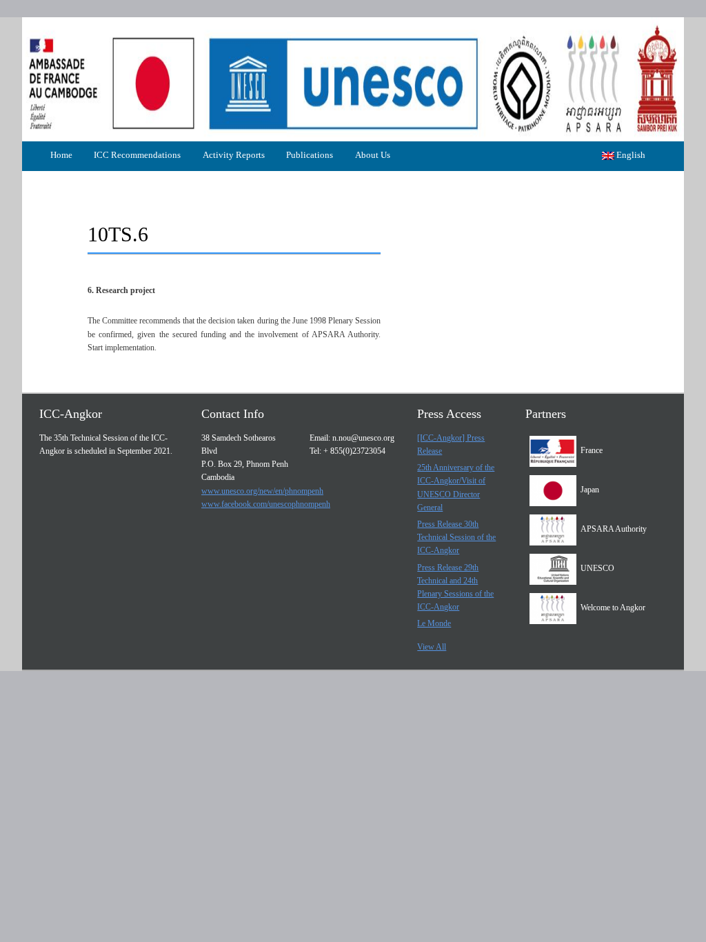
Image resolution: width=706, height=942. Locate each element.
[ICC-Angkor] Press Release (451, 444)
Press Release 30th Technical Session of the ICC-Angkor (456, 537)
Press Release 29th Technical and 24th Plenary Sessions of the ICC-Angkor (455, 587)
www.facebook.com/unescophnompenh (265, 504)
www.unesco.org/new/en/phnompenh (262, 491)
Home (61, 155)
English (629, 155)
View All (431, 647)
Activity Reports (234, 155)
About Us (372, 155)
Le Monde (434, 623)
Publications (309, 155)
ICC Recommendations (137, 155)
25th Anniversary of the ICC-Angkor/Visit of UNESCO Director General (455, 487)
